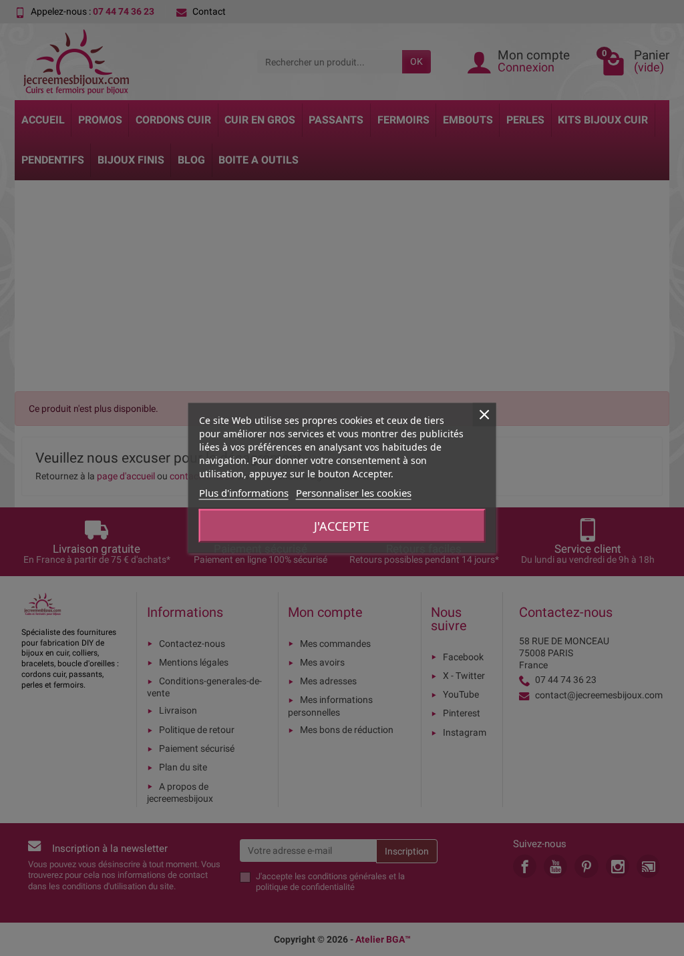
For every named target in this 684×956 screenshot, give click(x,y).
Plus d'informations (244, 492)
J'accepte (341, 526)
